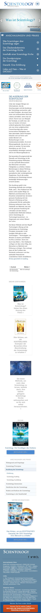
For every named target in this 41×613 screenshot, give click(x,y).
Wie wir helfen (6, 90)
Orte (18, 584)
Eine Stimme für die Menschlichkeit (23, 579)
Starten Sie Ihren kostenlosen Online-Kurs (19, 592)
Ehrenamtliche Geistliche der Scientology (20, 593)
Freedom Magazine (30, 596)
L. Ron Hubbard (8, 578)
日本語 (35, 566)
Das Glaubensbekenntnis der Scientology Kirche (14, 49)
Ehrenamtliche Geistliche (11, 581)
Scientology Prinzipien (13, 466)
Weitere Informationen (27, 582)
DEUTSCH (33, 568)
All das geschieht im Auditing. (18, 259)
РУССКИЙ (6, 568)
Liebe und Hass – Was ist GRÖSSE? (14, 70)
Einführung (10, 473)
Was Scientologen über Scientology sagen (13, 42)
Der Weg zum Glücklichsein (17, 90)
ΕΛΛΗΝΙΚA (33, 571)
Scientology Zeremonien (14, 484)
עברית (28, 566)
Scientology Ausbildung (14, 480)
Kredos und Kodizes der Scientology (18, 490)
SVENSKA (20, 569)
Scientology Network (29, 590)
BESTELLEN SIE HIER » (20, 452)
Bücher (6, 582)
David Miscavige (24, 591)
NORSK (13, 569)
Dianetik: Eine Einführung (14, 65)
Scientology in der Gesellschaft (16, 494)
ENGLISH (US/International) (12, 564)
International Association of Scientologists (17, 595)
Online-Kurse (14, 582)
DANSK (13, 566)
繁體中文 (14, 568)
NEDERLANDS (23, 568)
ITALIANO (6, 572)
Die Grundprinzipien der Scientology (12, 59)
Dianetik (18, 590)
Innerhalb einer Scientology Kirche (18, 54)
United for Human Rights (23, 599)
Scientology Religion (10, 591)
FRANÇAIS (20, 566)
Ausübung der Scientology (14, 469)
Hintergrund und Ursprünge (15, 463)
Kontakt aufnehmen (9, 584)
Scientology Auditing (13, 476)
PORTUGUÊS (15, 572)
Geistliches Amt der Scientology (16, 487)
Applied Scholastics (28, 89)
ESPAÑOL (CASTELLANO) (19, 571)
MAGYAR (6, 569)
